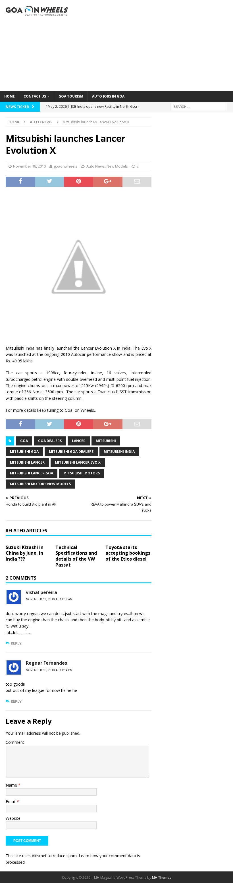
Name (12, 785)
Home (9, 96)
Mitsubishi (106, 440)
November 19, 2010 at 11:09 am (49, 599)
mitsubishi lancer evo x (78, 462)
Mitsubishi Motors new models (40, 483)
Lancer (79, 440)
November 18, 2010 (29, 166)
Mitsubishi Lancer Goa (31, 473)
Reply (16, 643)
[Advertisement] (156, 45)
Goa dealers (50, 440)
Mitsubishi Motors (81, 473)
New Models (117, 166)
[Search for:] (198, 106)
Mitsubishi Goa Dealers (71, 451)
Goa (24, 440)
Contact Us (35, 96)
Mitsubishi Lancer (27, 462)
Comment (15, 742)
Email (11, 801)
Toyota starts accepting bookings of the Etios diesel (127, 553)
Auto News (95, 166)
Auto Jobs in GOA (108, 96)
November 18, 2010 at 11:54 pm (49, 670)
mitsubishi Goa (24, 451)
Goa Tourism (71, 96)
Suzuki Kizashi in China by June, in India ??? (24, 553)
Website (13, 818)
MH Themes (161, 877)
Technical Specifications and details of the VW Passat (76, 556)
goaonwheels (65, 166)
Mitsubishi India (119, 451)
